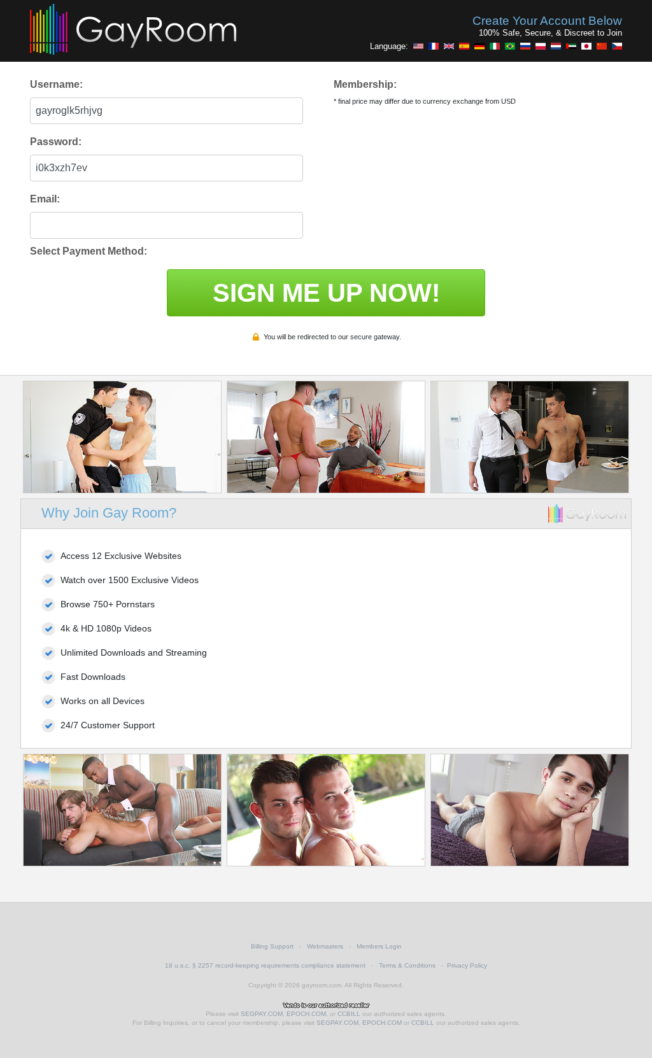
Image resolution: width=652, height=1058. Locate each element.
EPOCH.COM (306, 1013)
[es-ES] (464, 45)
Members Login (379, 946)
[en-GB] (449, 45)
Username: (56, 84)
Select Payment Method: (88, 251)
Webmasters (325, 946)
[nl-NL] (556, 45)
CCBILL (348, 1013)
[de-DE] (479, 45)
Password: (56, 141)
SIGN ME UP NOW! (326, 293)
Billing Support (272, 946)
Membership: (365, 84)
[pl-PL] (540, 45)
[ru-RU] (525, 45)
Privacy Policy (467, 965)
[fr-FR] (434, 45)
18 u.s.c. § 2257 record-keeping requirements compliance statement (265, 965)
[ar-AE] (571, 45)
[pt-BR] (510, 45)
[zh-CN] (602, 45)
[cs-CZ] (617, 45)
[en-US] (418, 45)
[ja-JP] (586, 45)
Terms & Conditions (407, 965)
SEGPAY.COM (262, 1013)
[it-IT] (495, 45)
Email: (45, 199)
